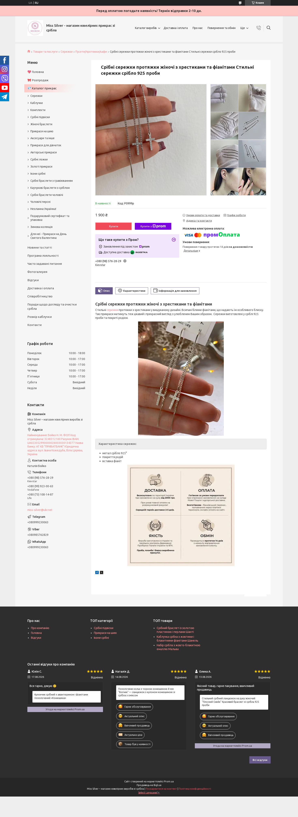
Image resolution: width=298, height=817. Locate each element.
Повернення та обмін (222, 28)
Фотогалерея (37, 271)
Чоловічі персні (40, 201)
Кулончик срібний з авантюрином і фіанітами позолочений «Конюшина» (61, 696)
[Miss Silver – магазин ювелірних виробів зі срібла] (35, 28)
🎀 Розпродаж (37, 80)
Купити (113, 226)
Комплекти (37, 110)
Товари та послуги (45, 51)
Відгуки (33, 280)
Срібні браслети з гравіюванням (51, 180)
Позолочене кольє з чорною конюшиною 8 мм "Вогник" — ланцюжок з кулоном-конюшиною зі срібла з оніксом (146, 692)
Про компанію (40, 628)
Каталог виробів (146, 28)
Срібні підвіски (40, 117)
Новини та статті (39, 247)
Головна (36, 632)
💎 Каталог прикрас (42, 88)
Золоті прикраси (41, 166)
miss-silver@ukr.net (39, 510)
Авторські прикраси (43, 152)
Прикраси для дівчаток (45, 145)
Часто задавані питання (44, 263)
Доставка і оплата (176, 28)
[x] (101, 573)
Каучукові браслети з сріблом (50, 187)
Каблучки (36, 103)
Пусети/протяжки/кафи (91, 51)
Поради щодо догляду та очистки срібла (52, 306)
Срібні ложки (39, 159)
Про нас (198, 28)
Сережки (67, 51)
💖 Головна (35, 72)
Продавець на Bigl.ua (149, 785)
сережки (112, 310)
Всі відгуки (260, 759)
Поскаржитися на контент (161, 788)
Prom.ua (169, 781)
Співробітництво (40, 296)
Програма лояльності (43, 255)
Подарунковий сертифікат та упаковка (49, 217)
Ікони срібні (37, 173)
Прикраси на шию (41, 131)
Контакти (34, 325)
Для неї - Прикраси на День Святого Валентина (48, 235)
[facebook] (97, 573)
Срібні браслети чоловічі (46, 195)
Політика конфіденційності (195, 788)
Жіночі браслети (41, 124)
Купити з (146, 226)
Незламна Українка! (43, 208)
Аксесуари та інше (42, 138)
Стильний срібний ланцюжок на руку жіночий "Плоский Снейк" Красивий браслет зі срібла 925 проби (230, 701)
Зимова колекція (41, 227)
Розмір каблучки (39, 316)
